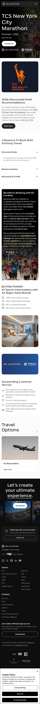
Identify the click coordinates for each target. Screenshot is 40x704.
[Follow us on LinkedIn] (16, 560)
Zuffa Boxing (25, 583)
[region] (20, 686)
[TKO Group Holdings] (9, 554)
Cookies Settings (20, 688)
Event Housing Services (10, 614)
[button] (35, 3)
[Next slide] (37, 431)
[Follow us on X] (7, 560)
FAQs (3, 601)
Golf (22, 574)
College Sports (7, 586)
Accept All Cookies (20, 700)
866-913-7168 (27, 120)
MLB (22, 580)
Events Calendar (7, 604)
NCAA (4, 577)
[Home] (11, 4)
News (4, 611)
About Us (5, 598)
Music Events (26, 589)
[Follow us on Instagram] (3, 560)
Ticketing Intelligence (9, 617)
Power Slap (25, 586)
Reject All (20, 694)
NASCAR (24, 571)
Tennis (23, 577)
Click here (7, 209)
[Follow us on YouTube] (20, 560)
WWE (4, 580)
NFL (3, 571)
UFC (3, 583)
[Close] (37, 671)
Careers (4, 608)
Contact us (30, 642)
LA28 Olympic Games (9, 574)
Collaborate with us (21, 645)
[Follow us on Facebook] (11, 560)
